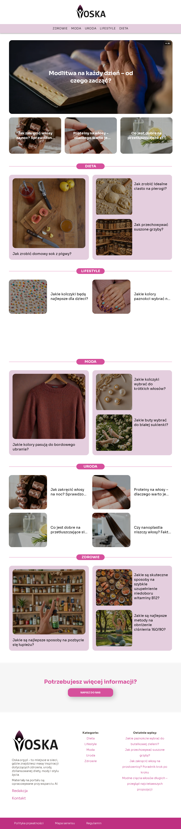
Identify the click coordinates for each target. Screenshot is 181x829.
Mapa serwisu (65, 823)
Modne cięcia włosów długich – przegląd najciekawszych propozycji (145, 783)
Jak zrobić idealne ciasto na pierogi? (150, 186)
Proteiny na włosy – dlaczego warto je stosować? (91, 135)
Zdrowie (60, 28)
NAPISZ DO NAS (90, 692)
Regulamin (93, 823)
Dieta (124, 28)
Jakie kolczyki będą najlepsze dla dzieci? (69, 296)
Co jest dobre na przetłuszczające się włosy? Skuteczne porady (146, 135)
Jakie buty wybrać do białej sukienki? (151, 422)
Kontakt (19, 798)
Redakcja (20, 791)
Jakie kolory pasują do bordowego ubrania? (44, 447)
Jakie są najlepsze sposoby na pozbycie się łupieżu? (48, 642)
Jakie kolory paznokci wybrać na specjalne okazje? (152, 296)
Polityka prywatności (29, 823)
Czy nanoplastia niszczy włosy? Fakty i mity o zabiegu (152, 530)
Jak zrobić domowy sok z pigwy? (42, 254)
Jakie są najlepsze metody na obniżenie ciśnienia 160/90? (150, 623)
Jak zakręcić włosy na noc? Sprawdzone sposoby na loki (35, 135)
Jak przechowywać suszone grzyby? (151, 227)
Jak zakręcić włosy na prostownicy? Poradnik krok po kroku (144, 766)
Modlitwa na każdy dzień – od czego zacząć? (91, 77)
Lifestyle (108, 28)
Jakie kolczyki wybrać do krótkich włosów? (150, 384)
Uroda (91, 28)
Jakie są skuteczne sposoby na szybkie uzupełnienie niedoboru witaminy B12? (151, 586)
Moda (76, 28)
